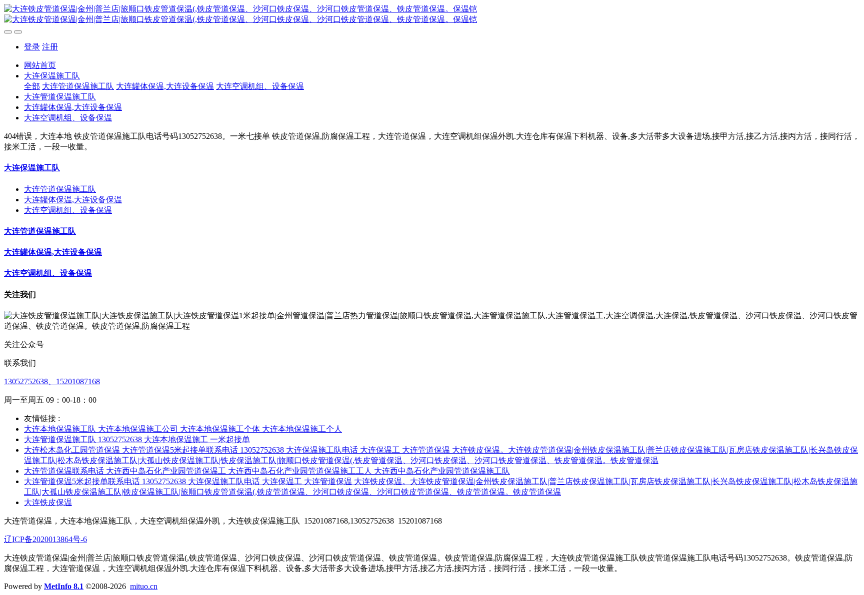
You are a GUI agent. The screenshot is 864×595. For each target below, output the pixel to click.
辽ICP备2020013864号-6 (45, 539)
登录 (32, 46)
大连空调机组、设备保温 (68, 210)
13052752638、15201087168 (52, 381)
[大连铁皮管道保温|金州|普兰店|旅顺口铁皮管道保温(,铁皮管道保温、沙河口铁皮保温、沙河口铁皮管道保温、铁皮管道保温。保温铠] (432, 14)
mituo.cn (144, 586)
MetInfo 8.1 (64, 586)
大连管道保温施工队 (60, 189)
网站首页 (40, 65)
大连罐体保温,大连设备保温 (73, 199)
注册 (50, 46)
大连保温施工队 (32, 167)
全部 (32, 86)
